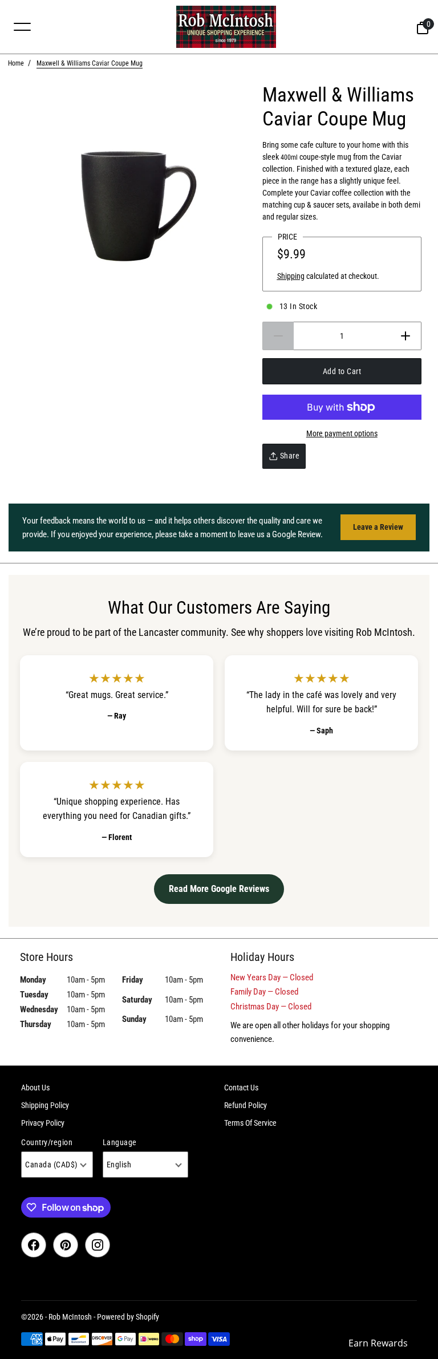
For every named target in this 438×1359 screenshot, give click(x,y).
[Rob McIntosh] (226, 27)
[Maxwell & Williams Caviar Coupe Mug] (131, 206)
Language (120, 1142)
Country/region (46, 1142)
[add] (405, 336)
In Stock (298, 306)
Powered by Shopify (128, 1316)
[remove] (278, 336)
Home (16, 63)
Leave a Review (378, 527)
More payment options (342, 433)
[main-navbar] (22, 26)
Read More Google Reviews (219, 888)
